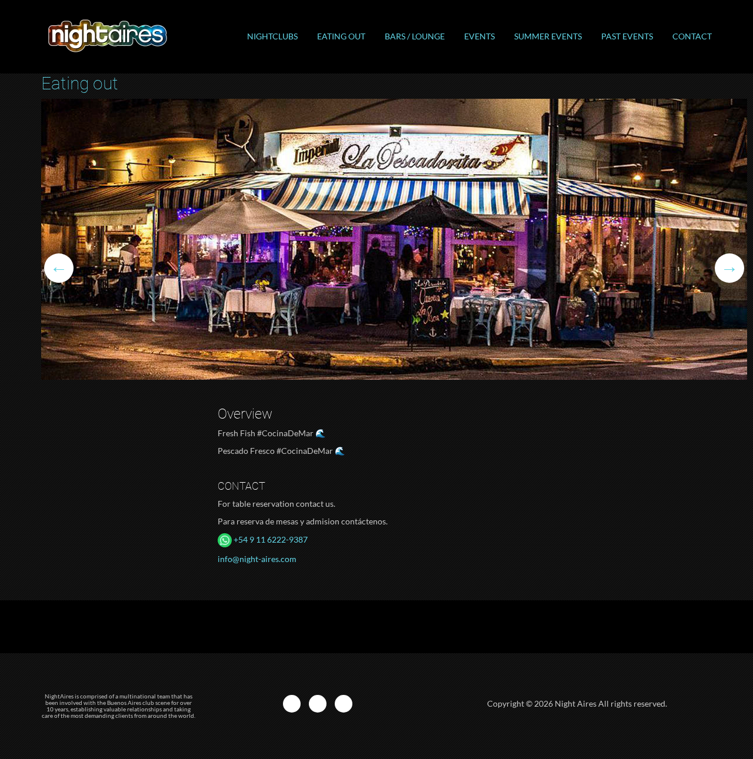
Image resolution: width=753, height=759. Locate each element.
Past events (627, 36)
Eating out (341, 36)
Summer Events (548, 36)
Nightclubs (272, 36)
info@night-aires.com (257, 559)
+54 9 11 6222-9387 (270, 539)
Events (479, 36)
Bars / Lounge (415, 36)
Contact (692, 36)
